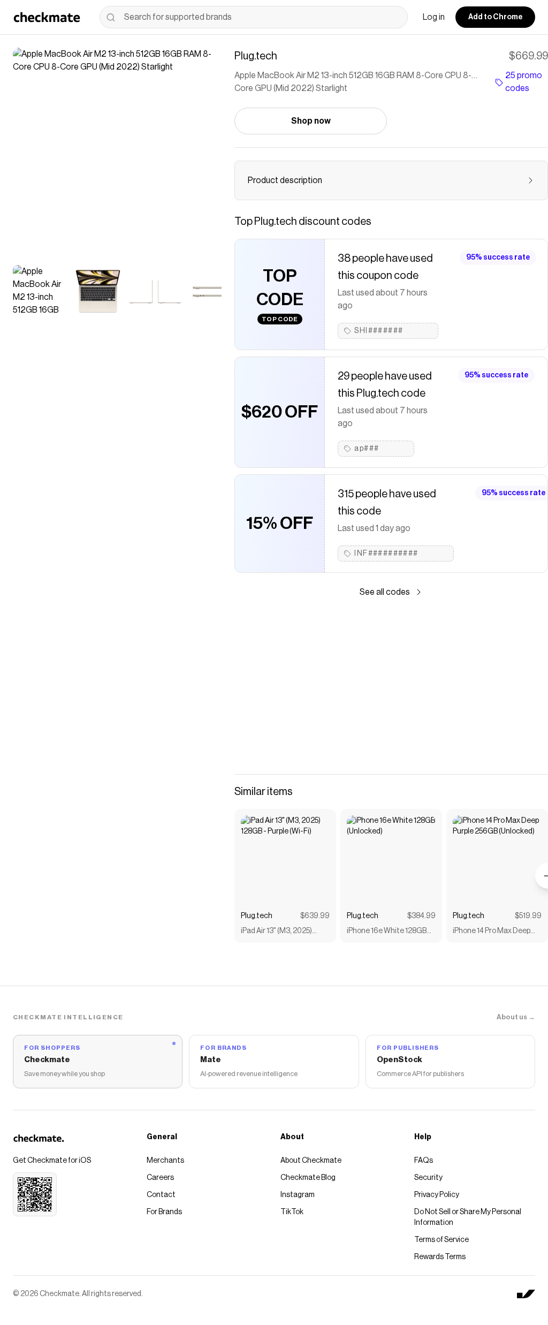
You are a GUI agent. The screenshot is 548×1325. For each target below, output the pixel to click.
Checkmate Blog (308, 1178)
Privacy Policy (436, 1195)
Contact (161, 1195)
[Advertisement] (391, 686)
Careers (160, 1178)
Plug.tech (256, 916)
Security (428, 1178)
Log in (434, 17)
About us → (516, 1016)
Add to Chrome (495, 17)
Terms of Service (441, 1240)
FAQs (423, 1160)
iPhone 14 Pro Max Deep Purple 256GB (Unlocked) (494, 931)
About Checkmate (310, 1160)
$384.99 (421, 916)
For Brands (164, 1212)
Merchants (165, 1160)
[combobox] (254, 17)
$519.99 (528, 916)
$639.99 (315, 916)
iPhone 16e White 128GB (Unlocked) (387, 931)
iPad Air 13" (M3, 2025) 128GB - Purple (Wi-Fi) (276, 931)
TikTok (291, 1212)
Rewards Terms (440, 1257)
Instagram (297, 1195)
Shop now (311, 121)
